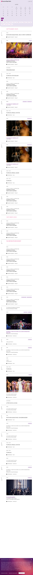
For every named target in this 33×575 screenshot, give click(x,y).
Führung (8, 180)
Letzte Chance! (7, 24)
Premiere (2, 24)
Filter (2, 18)
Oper (2, 22)
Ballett (19, 22)
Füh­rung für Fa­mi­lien (12, 75)
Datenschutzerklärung (17, 568)
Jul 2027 (16, 4)
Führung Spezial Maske (12, 172)
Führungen (24, 22)
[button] (31, 1)
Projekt (30, 22)
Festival (28, 22)
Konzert (11, 22)
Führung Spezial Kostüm (13, 112)
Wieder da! (11, 24)
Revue (14, 22)
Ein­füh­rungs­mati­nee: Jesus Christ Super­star (18, 34)
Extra (21, 22)
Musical (8, 22)
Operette (5, 22)
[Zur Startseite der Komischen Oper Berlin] (6, 1)
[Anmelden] (28, 1)
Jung (16, 22)
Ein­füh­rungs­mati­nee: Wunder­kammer (16, 417)
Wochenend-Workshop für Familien (11, 308)
